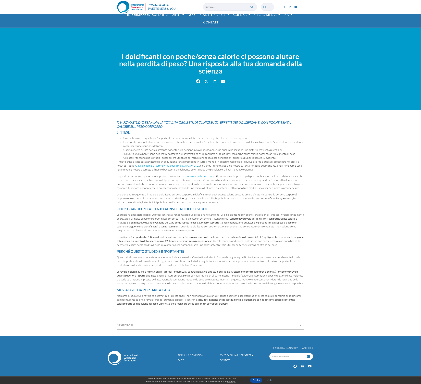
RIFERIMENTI (125, 324)
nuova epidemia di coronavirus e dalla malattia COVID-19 (167, 165)
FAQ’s (181, 360)
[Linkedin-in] (289, 6)
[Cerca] (252, 7)
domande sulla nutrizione (200, 176)
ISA (286, 15)
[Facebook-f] (284, 6)
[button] (198, 81)
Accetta (256, 380)
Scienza (240, 15)
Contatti (211, 22)
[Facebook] (295, 366)
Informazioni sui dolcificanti (154, 15)
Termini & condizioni (191, 355)
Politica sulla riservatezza (236, 355)
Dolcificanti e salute (207, 15)
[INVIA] (309, 356)
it (265, 6)
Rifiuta (269, 380)
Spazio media (265, 15)
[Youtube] (295, 6)
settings (231, 381)
